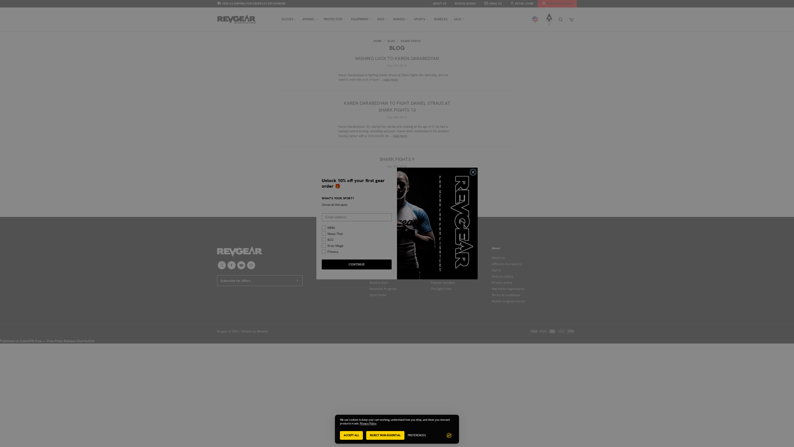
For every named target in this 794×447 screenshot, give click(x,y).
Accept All (351, 435)
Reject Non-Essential (385, 435)
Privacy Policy (368, 423)
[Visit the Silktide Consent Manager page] (449, 435)
